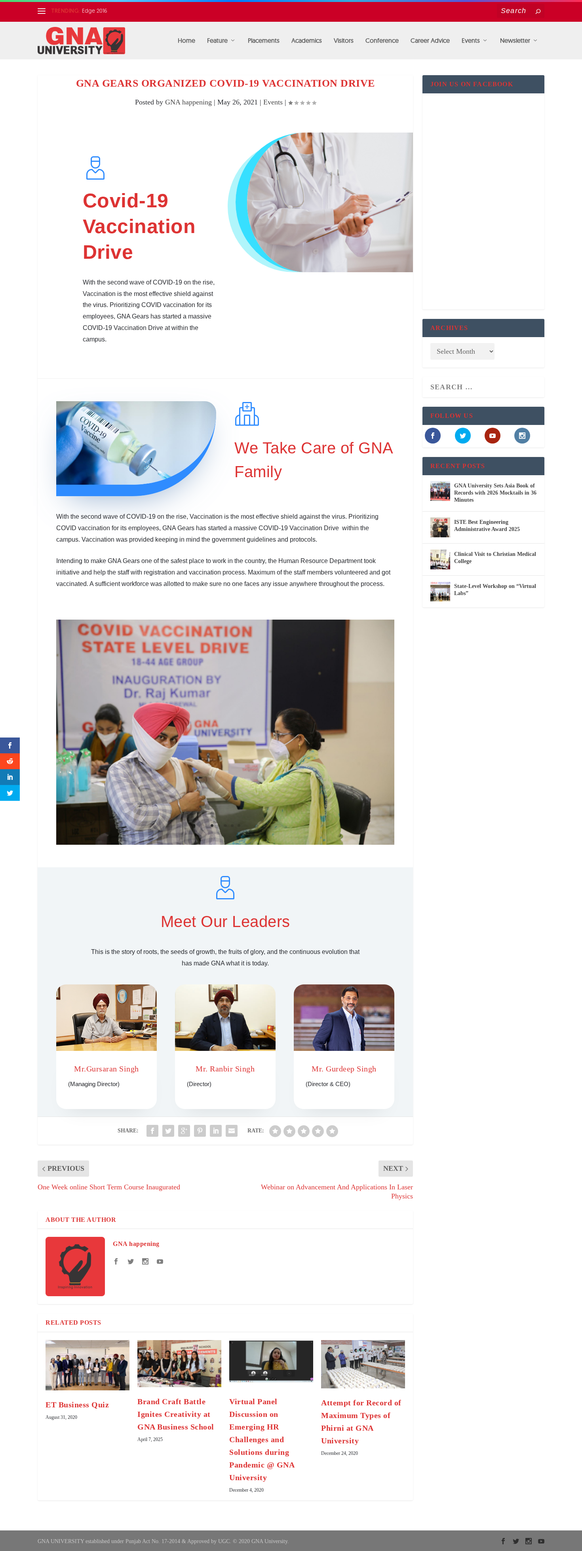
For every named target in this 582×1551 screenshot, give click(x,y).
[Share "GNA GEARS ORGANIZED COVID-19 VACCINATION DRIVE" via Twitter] (168, 1131)
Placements (264, 40)
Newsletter (515, 40)
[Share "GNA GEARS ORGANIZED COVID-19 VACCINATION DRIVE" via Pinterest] (200, 1131)
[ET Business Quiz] (87, 1365)
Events (471, 40)
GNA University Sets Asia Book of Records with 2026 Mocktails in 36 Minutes (495, 493)
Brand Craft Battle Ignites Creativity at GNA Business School (175, 1414)
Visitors (344, 40)
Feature (217, 40)
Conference (382, 40)
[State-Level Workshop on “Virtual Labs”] (440, 591)
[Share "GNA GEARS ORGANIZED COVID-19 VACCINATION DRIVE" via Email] (232, 1131)
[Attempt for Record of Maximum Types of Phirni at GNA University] (363, 1364)
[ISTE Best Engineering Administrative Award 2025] (440, 527)
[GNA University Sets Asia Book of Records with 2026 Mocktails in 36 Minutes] (440, 491)
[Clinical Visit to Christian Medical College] (440, 559)
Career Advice (430, 40)
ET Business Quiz (77, 1404)
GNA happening (188, 102)
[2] (225, 842)
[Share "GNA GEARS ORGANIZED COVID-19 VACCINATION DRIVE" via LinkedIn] (216, 1131)
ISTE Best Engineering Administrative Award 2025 (487, 525)
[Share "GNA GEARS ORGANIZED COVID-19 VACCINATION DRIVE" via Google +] (184, 1131)
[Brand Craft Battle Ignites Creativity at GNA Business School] (179, 1363)
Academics (306, 40)
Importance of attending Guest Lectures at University (146, 10)
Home (186, 40)
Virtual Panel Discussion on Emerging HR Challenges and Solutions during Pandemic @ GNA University (261, 1439)
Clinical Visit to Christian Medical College (495, 557)
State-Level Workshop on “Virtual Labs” (495, 589)
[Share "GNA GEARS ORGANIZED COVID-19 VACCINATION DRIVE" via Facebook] (152, 1131)
